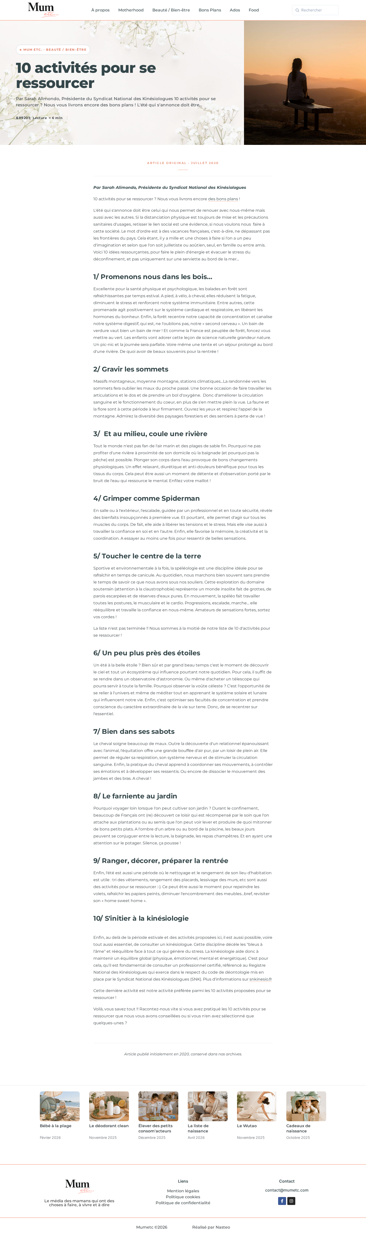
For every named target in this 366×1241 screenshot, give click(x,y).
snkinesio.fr (260, 979)
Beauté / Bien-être (171, 10)
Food (254, 10)
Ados (235, 10)
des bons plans (223, 199)
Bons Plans (210, 10)
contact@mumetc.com (286, 1190)
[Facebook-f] (282, 1201)
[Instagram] (291, 1201)
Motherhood (131, 10)
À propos (100, 10)
